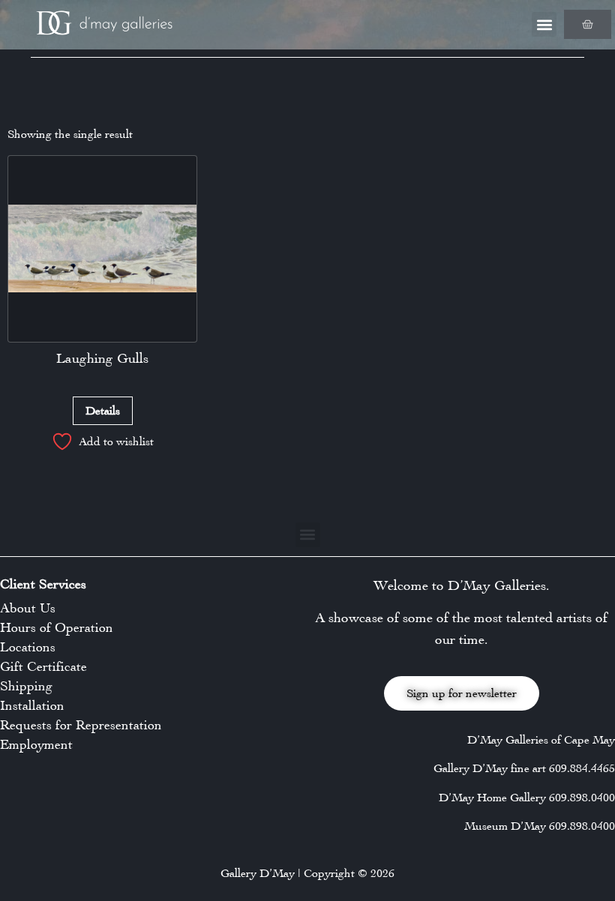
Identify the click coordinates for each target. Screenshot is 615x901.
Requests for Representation (81, 725)
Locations (28, 647)
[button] (544, 24)
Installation (32, 705)
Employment (36, 744)
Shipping (26, 686)
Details (103, 410)
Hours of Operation (56, 627)
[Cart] (587, 24)
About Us (28, 608)
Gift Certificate (43, 666)
